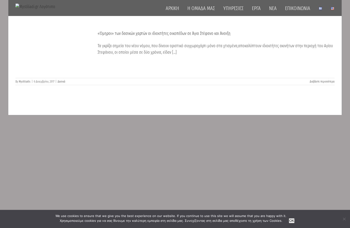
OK (291, 221)
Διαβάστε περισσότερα (322, 81)
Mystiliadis (24, 81)
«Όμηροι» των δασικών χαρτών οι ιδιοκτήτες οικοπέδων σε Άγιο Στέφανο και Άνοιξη (164, 33)
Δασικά (61, 81)
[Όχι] (344, 219)
